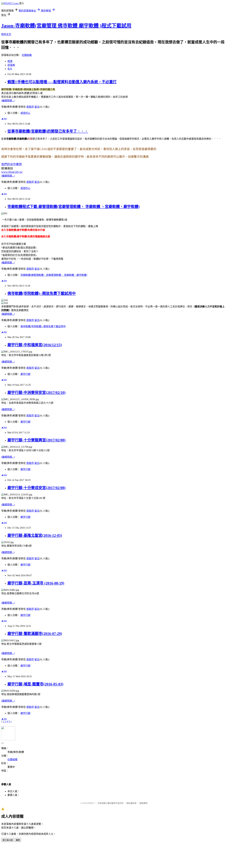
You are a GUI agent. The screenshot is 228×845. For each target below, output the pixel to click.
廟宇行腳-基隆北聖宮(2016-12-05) (34, 535)
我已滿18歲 (7, 840)
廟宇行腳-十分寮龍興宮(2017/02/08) (36, 440)
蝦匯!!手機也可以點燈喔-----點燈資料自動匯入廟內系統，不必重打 (62, 82)
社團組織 (27, 55)
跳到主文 (6, 34)
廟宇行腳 (25, 374)
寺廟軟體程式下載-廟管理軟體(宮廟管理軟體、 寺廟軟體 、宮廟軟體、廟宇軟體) (73, 207)
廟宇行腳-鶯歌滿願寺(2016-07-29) (34, 634)
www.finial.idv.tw (12, 172)
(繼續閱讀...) (8, 100)
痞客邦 (30, 106)
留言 (36, 106)
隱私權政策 (131, 803)
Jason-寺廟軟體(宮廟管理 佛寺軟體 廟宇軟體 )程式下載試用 (66, 25)
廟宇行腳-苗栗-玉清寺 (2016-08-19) (35, 583)
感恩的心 (25, 113)
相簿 (9, 61)
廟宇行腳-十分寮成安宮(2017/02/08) (36, 488)
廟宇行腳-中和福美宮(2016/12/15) (34, 345)
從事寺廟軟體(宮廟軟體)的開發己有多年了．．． (47, 131)
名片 (9, 68)
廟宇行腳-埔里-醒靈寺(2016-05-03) (35, 684)
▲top (4, 118)
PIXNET (90, 803)
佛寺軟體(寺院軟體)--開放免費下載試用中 (41, 293)
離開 (18, 840)
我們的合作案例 (11, 164)
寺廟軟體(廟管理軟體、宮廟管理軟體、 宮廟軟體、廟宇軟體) (53, 275)
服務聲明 (143, 803)
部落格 (11, 65)
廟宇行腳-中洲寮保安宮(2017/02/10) (36, 393)
